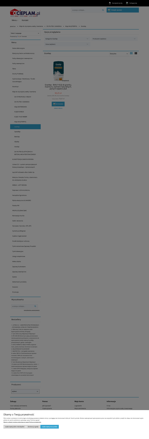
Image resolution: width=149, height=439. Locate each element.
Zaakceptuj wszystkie (49, 427)
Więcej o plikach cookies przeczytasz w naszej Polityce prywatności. (22, 422)
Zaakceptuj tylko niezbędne (14, 427)
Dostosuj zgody (33, 427)
